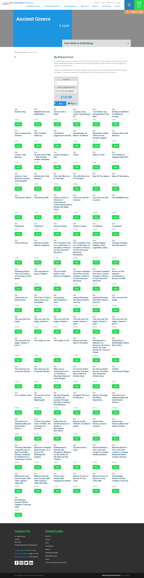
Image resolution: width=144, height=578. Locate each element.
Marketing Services (52, 6)
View (18, 124)
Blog (103, 3)
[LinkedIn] (31, 564)
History (25, 52)
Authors (47, 549)
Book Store (18, 52)
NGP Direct (85, 6)
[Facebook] (17, 564)
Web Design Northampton (111, 575)
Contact (117, 6)
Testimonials (106, 6)
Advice (94, 6)
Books (118, 3)
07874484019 (33, 557)
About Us (97, 3)
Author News (110, 3)
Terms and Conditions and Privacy (56, 562)
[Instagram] (21, 564)
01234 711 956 (31, 550)
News (47, 543)
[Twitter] (26, 564)
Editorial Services (70, 6)
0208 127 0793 (33, 554)
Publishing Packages (33, 6)
